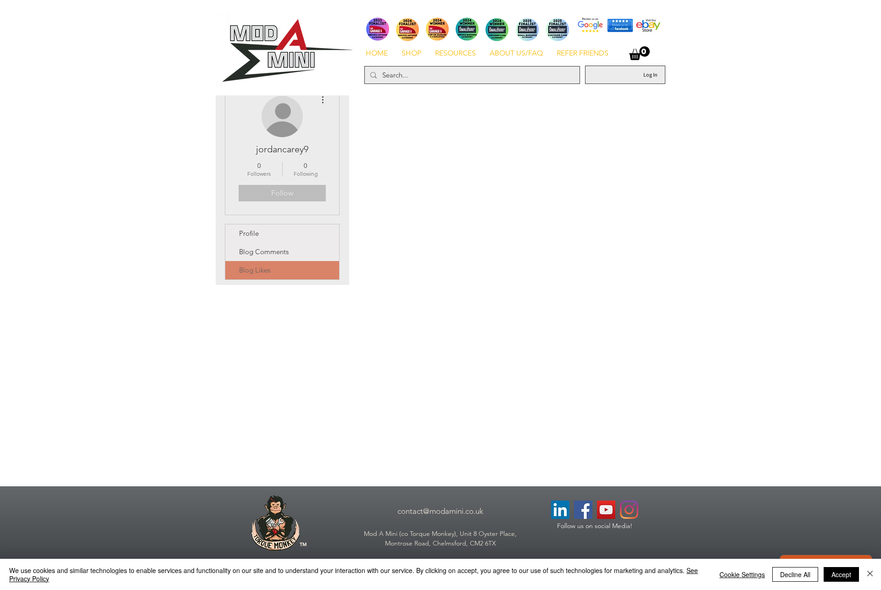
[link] (639, 53)
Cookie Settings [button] (742, 574)
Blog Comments (264, 251)
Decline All (795, 574)
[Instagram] (629, 510)
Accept (841, 574)
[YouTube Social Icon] (606, 510)
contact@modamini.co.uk (440, 511)
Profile (249, 233)
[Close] (869, 574)
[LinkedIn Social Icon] (560, 510)
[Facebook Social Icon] (583, 510)
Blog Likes (254, 270)
